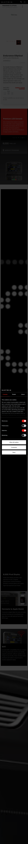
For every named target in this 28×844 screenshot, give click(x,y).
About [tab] (23, 394)
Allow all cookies (14, 442)
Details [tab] (14, 394)
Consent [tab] (5, 394)
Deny (14, 452)
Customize (14, 447)
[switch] (24, 426)
